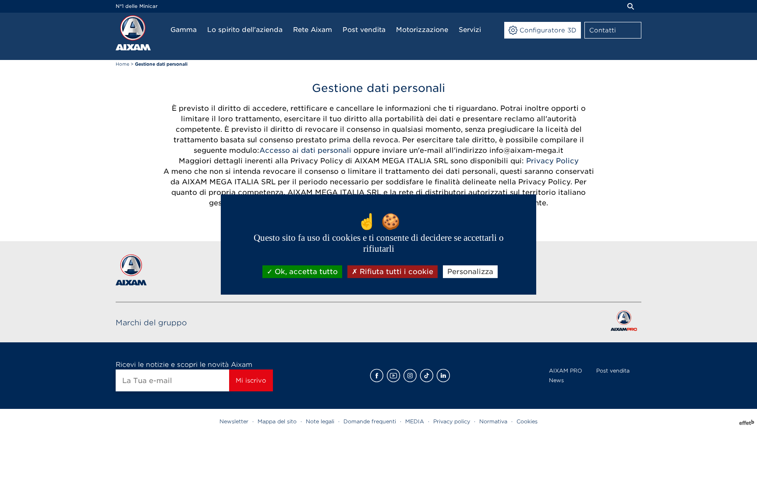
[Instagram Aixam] (410, 375)
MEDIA (414, 421)
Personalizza (470, 271)
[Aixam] (133, 32)
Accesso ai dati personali (306, 150)
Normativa (493, 421)
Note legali (320, 421)
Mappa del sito (277, 421)
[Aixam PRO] (623, 322)
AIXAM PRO (565, 370)
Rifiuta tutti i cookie (395, 271)
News (556, 380)
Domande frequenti (369, 421)
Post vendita (613, 370)
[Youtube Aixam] (393, 375)
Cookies (527, 421)
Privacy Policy (552, 161)
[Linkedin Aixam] (443, 375)
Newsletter (233, 421)
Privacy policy (451, 421)
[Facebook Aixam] (376, 375)
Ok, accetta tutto (305, 271)
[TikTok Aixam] (426, 375)
